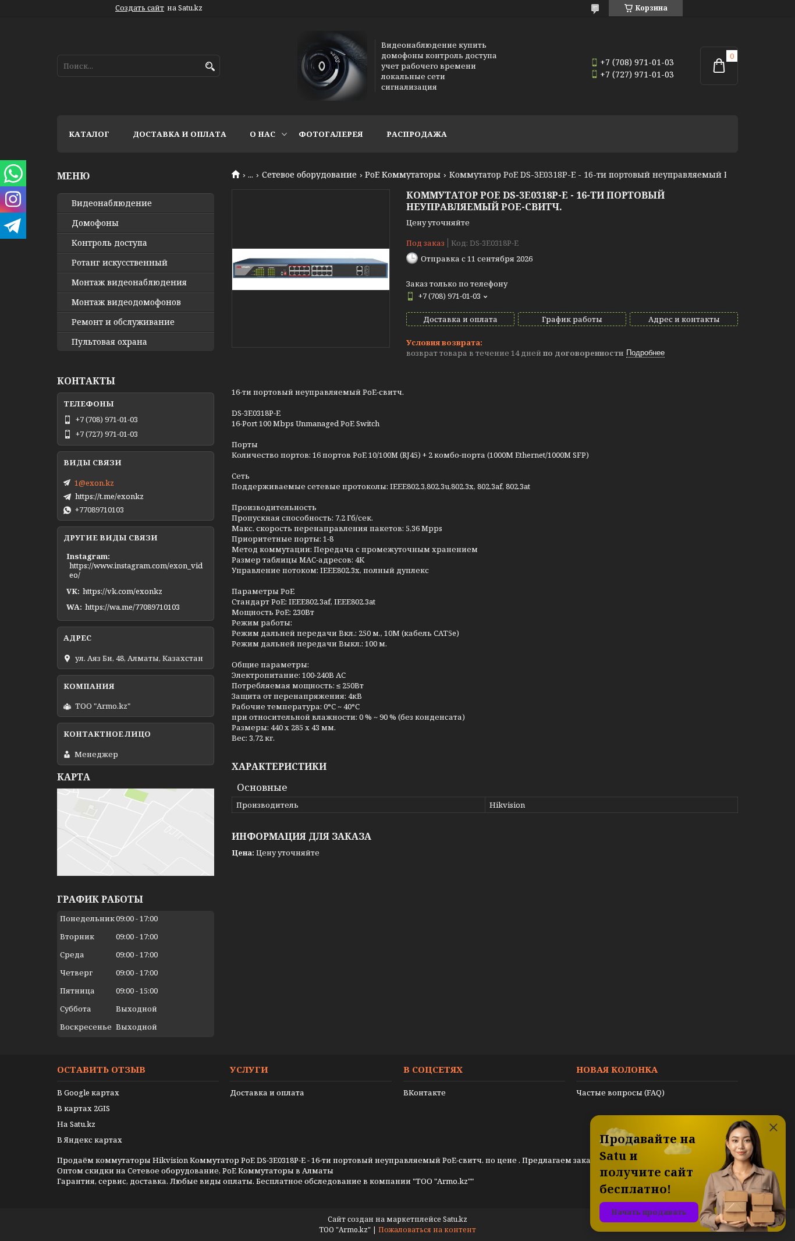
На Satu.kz (76, 1124)
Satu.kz (455, 1219)
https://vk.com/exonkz (122, 591)
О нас (262, 134)
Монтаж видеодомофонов (126, 302)
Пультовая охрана (109, 342)
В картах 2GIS (83, 1108)
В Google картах (88, 1092)
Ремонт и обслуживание (123, 322)
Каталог (89, 134)
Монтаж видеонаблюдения (129, 282)
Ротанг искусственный (120, 262)
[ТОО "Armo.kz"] (332, 66)
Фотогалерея (331, 134)
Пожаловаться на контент (427, 1230)
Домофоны (95, 223)
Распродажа (416, 134)
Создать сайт (139, 8)
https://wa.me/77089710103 (132, 606)
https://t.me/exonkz (109, 496)
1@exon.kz (94, 482)
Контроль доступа (109, 243)
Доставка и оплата (179, 134)
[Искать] (210, 66)
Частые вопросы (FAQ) (620, 1092)
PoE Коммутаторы (403, 174)
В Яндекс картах (89, 1139)
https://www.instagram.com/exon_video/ (136, 570)
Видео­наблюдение (112, 203)
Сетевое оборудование (309, 174)
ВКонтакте (424, 1092)
